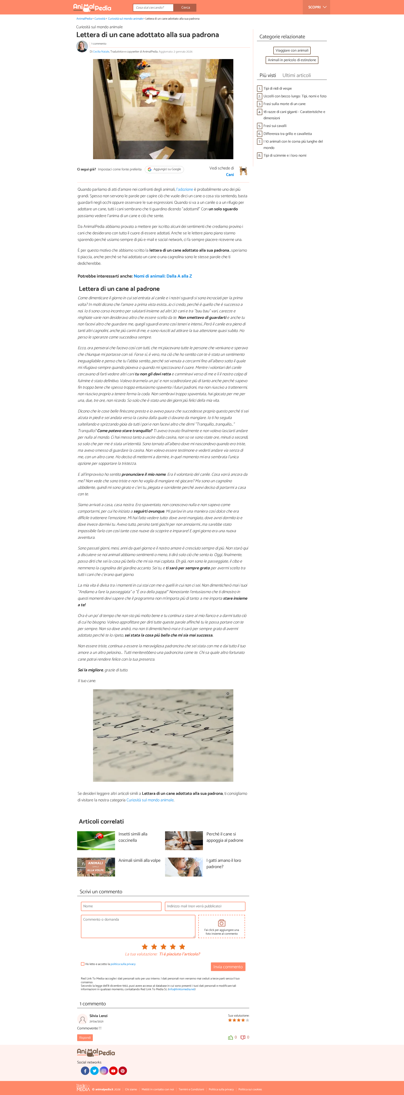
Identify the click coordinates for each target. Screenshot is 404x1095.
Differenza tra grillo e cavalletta (287, 134)
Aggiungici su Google (167, 169)
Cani (230, 175)
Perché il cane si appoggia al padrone (224, 837)
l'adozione (184, 189)
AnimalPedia (84, 18)
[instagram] (104, 1071)
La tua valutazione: (141, 954)
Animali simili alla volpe (140, 861)
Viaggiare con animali (292, 50)
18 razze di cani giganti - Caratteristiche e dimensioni (294, 115)
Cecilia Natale (101, 51)
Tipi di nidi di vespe (277, 88)
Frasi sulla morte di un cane (284, 104)
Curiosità (99, 18)
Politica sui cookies (250, 1089)
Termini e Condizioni (191, 1089)
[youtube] (113, 1071)
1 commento (98, 44)
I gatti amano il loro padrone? (223, 864)
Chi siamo (131, 1089)
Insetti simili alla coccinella (133, 837)
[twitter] (94, 1071)
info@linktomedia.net (182, 989)
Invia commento (228, 967)
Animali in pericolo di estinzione (292, 60)
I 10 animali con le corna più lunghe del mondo (293, 144)
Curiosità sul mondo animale (125, 18)
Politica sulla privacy (221, 1089)
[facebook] (85, 1071)
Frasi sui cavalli (274, 126)
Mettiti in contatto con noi (158, 1089)
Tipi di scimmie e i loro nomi (284, 155)
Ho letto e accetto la (110, 964)
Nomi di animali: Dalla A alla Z (163, 276)
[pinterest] (123, 1071)
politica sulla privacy (123, 964)
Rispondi (85, 1038)
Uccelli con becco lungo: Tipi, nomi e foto (295, 96)
